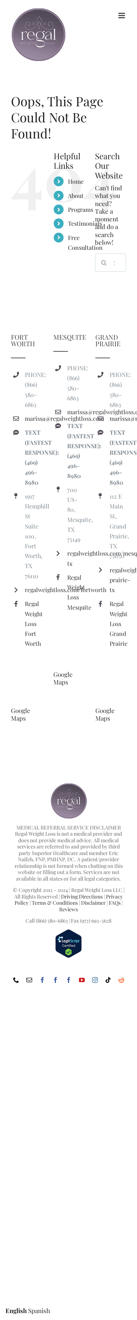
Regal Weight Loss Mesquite (75, 592)
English (16, 1310)
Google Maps (20, 714)
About (76, 195)
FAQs (115, 902)
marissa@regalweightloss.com (33, 418)
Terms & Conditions (55, 902)
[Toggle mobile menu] (122, 15)
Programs (80, 209)
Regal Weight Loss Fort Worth (33, 623)
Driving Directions (82, 896)
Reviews (68, 909)
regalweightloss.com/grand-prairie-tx (118, 580)
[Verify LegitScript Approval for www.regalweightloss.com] (68, 932)
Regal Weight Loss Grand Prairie (118, 623)
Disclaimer (93, 902)
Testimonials (85, 223)
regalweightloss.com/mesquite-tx (75, 558)
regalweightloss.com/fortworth (33, 590)
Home (76, 181)
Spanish (39, 1310)
